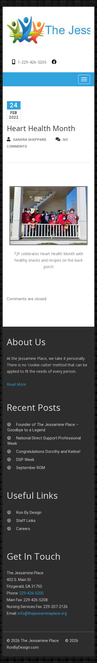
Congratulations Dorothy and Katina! (48, 451)
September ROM (30, 467)
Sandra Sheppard (29, 140)
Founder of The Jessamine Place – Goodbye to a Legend (42, 427)
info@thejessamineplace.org (42, 613)
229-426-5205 (31, 593)
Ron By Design (28, 512)
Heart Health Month (41, 128)
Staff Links (26, 520)
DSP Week (25, 459)
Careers (23, 528)
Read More (16, 384)
